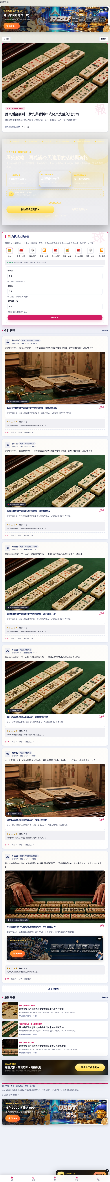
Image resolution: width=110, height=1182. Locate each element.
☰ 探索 (6, 39)
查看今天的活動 (90, 1067)
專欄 (26, 1086)
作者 (12, 1086)
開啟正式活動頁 (30, 209)
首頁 (11, 1178)
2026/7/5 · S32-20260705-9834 (24, 447)
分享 (20, 432)
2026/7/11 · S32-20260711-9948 (24, 653)
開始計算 (55, 317)
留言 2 (13, 432)
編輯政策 (19, 1086)
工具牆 (32, 1086)
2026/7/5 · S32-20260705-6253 (24, 859)
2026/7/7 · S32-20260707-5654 (24, 756)
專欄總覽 (105, 997)
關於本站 (5, 1086)
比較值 (10, 286)
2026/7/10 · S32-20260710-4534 (24, 344)
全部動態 (105, 330)
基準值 (10, 270)
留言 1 (13, 979)
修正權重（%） (13, 301)
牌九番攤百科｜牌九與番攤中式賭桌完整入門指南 (42, 114)
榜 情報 (103, 39)
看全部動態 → (55, 989)
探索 (33, 1178)
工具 (55, 1178)
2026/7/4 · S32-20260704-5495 (24, 550)
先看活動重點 (80, 209)
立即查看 (100, 1175)
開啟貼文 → (29, 432)
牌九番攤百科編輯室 (12, 127)
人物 (98, 1178)
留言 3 (13, 535)
